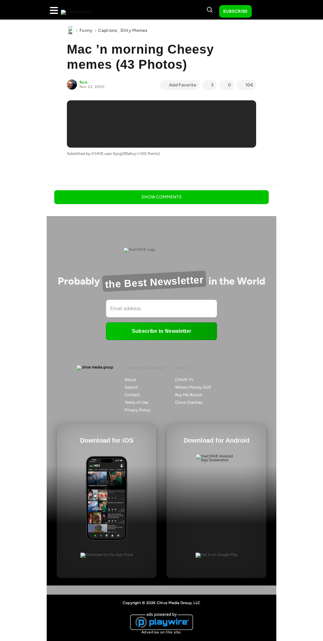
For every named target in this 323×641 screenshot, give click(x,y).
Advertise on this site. (161, 632)
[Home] (70, 30)
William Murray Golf (193, 387)
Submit (131, 387)
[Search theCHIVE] (209, 9)
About (130, 379)
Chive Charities (189, 402)
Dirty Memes (134, 30)
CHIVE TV (184, 379)
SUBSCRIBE (235, 11)
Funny (85, 30)
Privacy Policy (137, 410)
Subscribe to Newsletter (161, 331)
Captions (107, 30)
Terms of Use (136, 402)
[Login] (262, 12)
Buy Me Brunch (188, 394)
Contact (132, 394)
